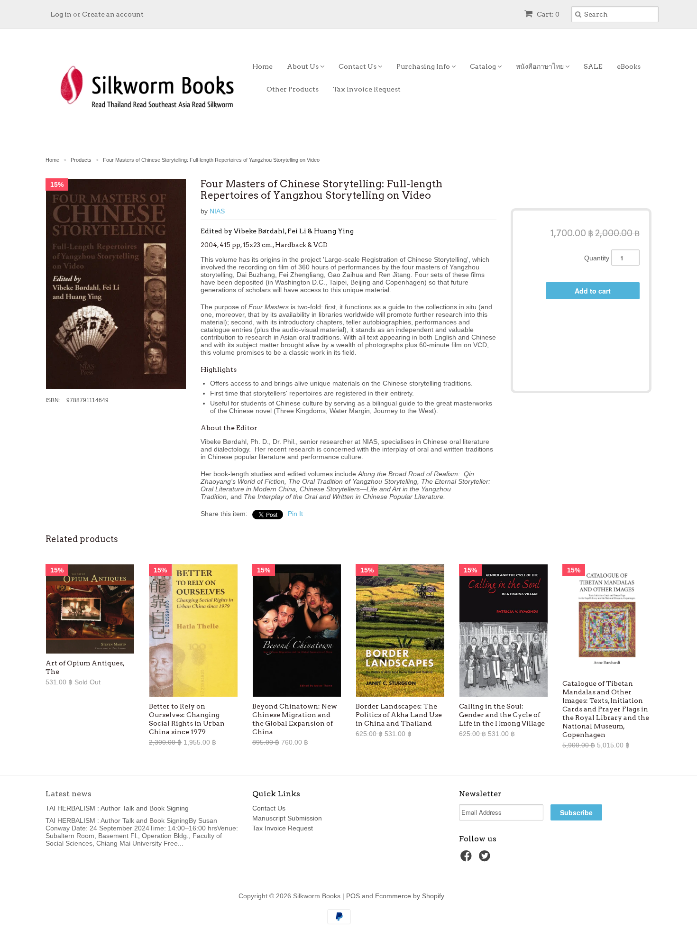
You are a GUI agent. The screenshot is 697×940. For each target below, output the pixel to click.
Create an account (113, 14)
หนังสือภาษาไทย (540, 66)
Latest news (69, 793)
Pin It (295, 513)
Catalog (483, 66)
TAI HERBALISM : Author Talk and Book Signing (117, 808)
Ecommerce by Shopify (409, 896)
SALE (593, 66)
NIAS (217, 211)
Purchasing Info (423, 66)
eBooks (629, 66)
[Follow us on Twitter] (486, 858)
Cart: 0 (547, 14)
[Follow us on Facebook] (467, 858)
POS (353, 896)
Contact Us (358, 66)
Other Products (292, 89)
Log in (61, 14)
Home (262, 66)
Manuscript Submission (287, 818)
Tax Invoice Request (367, 89)
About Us (303, 66)
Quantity (596, 258)
